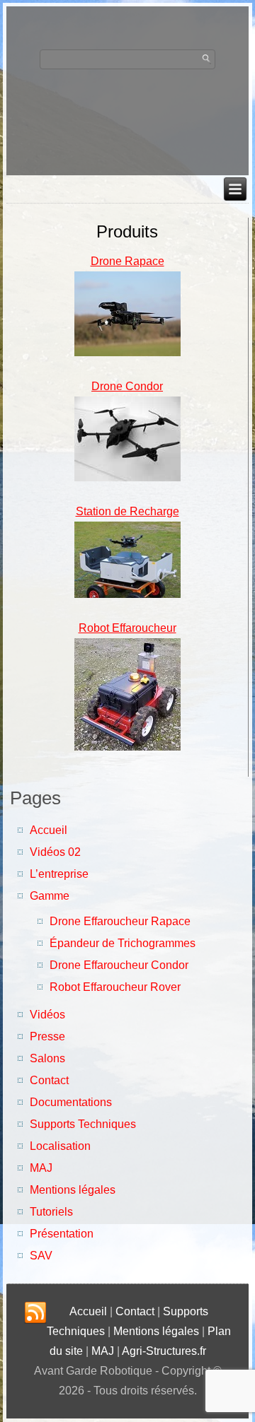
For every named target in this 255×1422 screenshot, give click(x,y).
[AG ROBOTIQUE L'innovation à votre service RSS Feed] (35, 1313)
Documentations (71, 1102)
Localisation (60, 1146)
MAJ (41, 1168)
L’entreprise (59, 874)
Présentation (62, 1234)
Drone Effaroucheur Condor (119, 965)
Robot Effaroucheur (127, 628)
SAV (41, 1256)
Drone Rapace (127, 261)
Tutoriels (51, 1212)
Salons (47, 1058)
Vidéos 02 (55, 852)
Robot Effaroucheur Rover (115, 987)
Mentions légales (72, 1190)
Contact (49, 1080)
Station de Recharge (127, 511)
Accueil (48, 830)
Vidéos (47, 1015)
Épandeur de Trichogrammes (123, 943)
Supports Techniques (83, 1124)
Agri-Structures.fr (164, 1351)
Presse (47, 1036)
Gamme (49, 896)
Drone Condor (127, 386)
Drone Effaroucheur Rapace (120, 921)
